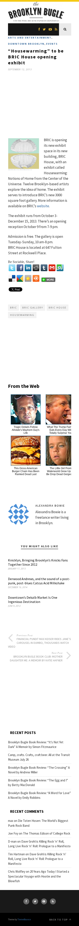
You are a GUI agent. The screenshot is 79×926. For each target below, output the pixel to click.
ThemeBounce (24, 919)
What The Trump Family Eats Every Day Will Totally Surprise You (60, 430)
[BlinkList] (36, 278)
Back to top (58, 919)
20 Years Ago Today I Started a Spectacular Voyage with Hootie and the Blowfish (38, 876)
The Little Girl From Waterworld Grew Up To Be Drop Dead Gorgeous (60, 471)
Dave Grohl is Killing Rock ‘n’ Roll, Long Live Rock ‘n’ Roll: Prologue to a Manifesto (37, 859)
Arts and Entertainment (29, 37)
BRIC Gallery (32, 307)
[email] (52, 267)
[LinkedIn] (28, 267)
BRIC (13, 307)
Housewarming (22, 314)
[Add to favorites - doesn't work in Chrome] (28, 278)
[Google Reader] (20, 278)
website (43, 206)
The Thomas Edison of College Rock (46, 833)
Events (52, 43)
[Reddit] (36, 267)
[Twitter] (12, 267)
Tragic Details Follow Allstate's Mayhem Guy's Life (25, 430)
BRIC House (57, 307)
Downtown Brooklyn (26, 43)
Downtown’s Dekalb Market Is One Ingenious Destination (32, 599)
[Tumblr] (44, 267)
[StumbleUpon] (60, 267)
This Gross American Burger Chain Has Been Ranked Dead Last (25, 471)
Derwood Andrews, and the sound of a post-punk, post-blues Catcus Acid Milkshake (39, 581)
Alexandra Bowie (50, 505)
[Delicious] (12, 278)
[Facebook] (20, 267)
